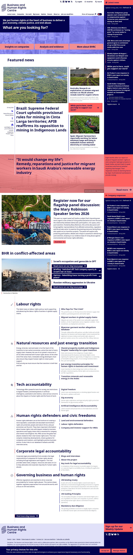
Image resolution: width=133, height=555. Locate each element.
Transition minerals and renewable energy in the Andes (77, 377)
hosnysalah (46, 289)
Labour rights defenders (72, 424)
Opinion (43, 14)
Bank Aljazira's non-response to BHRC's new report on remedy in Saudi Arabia (117, 261)
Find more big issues (26, 516)
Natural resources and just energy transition (56, 342)
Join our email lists (67, 14)
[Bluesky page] (66, 2)
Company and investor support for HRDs (79, 428)
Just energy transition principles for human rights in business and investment (80, 365)
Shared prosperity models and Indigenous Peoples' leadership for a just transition (80, 349)
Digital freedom (68, 389)
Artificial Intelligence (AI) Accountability (79, 406)
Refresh (126, 8)
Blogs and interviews (70, 456)
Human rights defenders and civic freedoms (56, 415)
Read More (58, 242)
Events (9, 539)
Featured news (20, 59)
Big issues (36, 14)
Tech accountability (34, 384)
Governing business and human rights (50, 474)
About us (57, 14)
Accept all (105, 551)
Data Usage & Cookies (28, 539)
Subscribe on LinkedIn (63, 539)
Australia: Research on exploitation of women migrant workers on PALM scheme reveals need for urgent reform (84, 91)
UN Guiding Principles (71, 494)
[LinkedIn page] (63, 2)
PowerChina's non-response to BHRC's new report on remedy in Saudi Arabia (118, 229)
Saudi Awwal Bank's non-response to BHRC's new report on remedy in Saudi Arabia (118, 218)
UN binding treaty (69, 480)
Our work (29, 14)
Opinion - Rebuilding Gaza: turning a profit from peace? (75, 276)
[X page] (61, 2)
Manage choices (119, 551)
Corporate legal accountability (43, 450)
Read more (122, 189)
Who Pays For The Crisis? (72, 309)
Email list (89, 2)
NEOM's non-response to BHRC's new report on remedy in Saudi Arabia (118, 250)
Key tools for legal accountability (76, 463)
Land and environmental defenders (77, 420)
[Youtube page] (69, 2)
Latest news (11, 14)
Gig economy (67, 397)
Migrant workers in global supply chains (79, 317)
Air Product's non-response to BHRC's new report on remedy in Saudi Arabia (118, 75)
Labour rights (28, 303)
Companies (20, 14)
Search (99, 2)
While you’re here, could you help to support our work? (81, 107)
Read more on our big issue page (68, 266)
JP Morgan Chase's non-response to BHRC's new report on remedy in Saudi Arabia (118, 240)
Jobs (14, 539)
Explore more (112, 104)
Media (18, 539)
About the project (69, 459)
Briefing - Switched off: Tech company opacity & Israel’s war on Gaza (74, 270)
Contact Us (40, 539)
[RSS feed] (72, 2)
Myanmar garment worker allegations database (78, 328)
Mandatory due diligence (72, 506)
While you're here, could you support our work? (118, 67)
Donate (49, 14)
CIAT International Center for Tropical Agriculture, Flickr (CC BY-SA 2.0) (48, 101)
